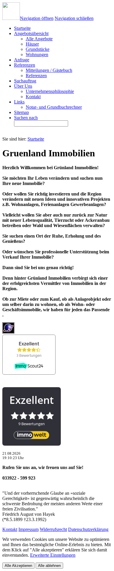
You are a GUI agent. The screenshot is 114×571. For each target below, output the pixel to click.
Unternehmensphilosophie (50, 91)
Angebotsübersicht (31, 33)
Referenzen (24, 65)
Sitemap (21, 112)
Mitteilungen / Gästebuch (49, 70)
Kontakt (33, 96)
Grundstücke (37, 49)
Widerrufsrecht (53, 529)
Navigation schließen (74, 18)
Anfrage (21, 59)
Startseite (35, 138)
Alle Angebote (39, 38)
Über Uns (23, 86)
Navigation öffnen (36, 18)
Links (19, 101)
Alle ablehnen (49, 565)
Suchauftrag (25, 80)
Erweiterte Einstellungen (52, 555)
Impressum (28, 529)
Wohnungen (37, 54)
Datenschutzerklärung (88, 529)
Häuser (32, 43)
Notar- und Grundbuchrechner (54, 107)
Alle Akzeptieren (18, 565)
